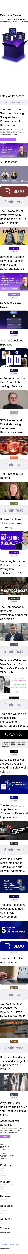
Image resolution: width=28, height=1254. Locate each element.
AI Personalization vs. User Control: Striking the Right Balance (13, 382)
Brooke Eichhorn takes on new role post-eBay (11, 523)
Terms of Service (14, 1244)
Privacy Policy (4, 1244)
